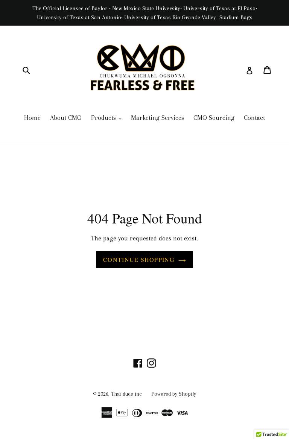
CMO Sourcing (213, 117)
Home (32, 117)
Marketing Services (157, 117)
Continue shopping (139, 259)
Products (108, 117)
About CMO (66, 117)
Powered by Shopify (173, 394)
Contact (254, 117)
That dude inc (126, 394)
